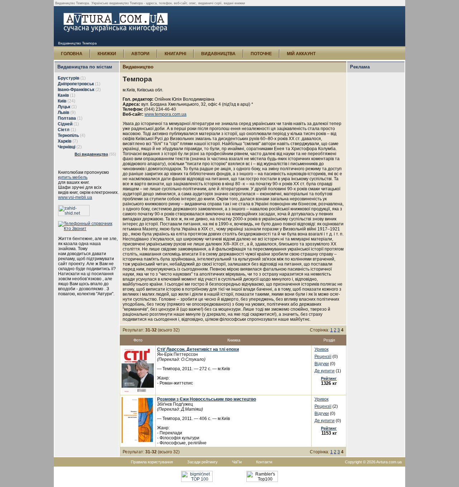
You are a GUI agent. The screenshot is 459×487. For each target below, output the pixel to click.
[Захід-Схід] (74, 214)
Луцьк (64, 106)
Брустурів (68, 78)
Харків (64, 141)
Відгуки (321, 363)
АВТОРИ (140, 53)
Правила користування (152, 462)
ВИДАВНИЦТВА (218, 53)
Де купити (324, 370)
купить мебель (72, 177)
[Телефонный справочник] (88, 228)
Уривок (321, 349)
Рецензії (322, 356)
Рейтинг (329, 378)
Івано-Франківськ (76, 89)
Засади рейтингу (202, 462)
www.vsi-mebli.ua (75, 197)
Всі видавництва (91, 154)
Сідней (65, 123)
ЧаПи (237, 462)
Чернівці (66, 146)
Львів (63, 112)
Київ (62, 101)
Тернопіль (68, 135)
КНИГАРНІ (175, 53)
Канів (63, 95)
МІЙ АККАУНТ (301, 53)
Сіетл (64, 129)
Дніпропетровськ (76, 83)
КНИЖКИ (107, 53)
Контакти (264, 462)
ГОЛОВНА (71, 53)
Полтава (67, 118)
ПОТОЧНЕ (261, 53)
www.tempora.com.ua (165, 114)
